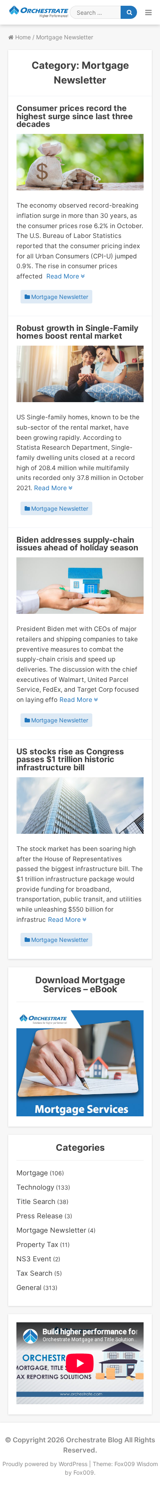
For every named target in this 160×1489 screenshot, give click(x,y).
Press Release (39, 1216)
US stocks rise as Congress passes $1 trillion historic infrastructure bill (70, 759)
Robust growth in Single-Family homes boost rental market (77, 332)
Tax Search (34, 1273)
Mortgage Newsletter (59, 297)
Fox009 (83, 1472)
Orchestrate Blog (94, 1440)
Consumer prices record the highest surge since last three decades (74, 116)
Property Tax (37, 1244)
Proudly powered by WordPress (45, 1463)
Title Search (35, 1201)
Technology (35, 1187)
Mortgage (32, 1173)
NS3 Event (33, 1259)
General (28, 1287)
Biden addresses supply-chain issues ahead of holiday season (77, 544)
